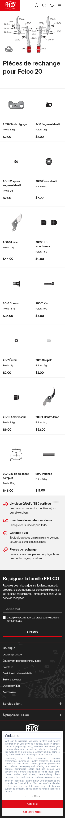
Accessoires (9, 692)
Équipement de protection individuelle (22, 660)
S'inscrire (32, 631)
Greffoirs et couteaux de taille (17, 673)
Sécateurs (8, 667)
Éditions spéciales (12, 679)
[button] (36, 5)
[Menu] (59, 5)
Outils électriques (11, 685)
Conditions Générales (31, 617)
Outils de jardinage (12, 654)
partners (22, 741)
